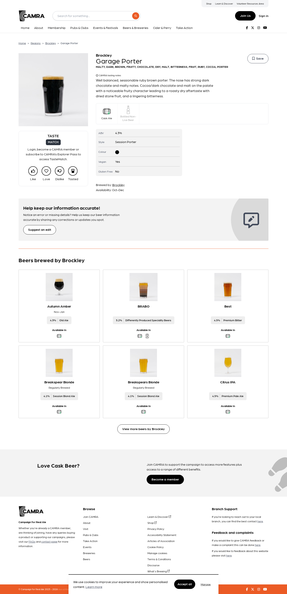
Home (22, 43)
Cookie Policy (155, 546)
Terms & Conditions (159, 559)
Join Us (245, 15)
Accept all (184, 584)
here (260, 521)
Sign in (263, 16)
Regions (36, 43)
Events (87, 546)
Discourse (153, 565)
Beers (86, 559)
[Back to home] (32, 15)
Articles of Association (161, 540)
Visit (85, 528)
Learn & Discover (224, 3)
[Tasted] (73, 171)
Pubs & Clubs (90, 534)
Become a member (165, 479)
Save (260, 58)
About (86, 522)
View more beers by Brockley (143, 429)
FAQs (32, 541)
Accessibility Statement (161, 534)
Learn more (94, 587)
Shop (208, 3)
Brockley (50, 43)
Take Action (90, 540)
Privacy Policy (155, 528)
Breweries (89, 553)
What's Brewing (157, 571)
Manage (206, 584)
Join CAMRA (90, 516)
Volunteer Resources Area (250, 3)
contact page (49, 541)
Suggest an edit (39, 229)
